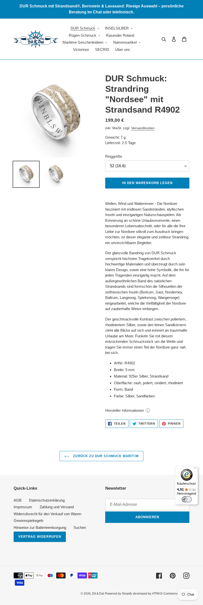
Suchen (80, 527)
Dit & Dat (98, 593)
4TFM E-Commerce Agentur (170, 593)
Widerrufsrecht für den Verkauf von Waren (47, 514)
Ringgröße (113, 156)
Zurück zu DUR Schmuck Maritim (105, 456)
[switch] (187, 499)
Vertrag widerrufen (39, 537)
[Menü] (195, 469)
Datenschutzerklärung (47, 500)
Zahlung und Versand (57, 507)
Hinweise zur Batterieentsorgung (40, 527)
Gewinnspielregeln (28, 520)
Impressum (23, 507)
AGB (18, 500)
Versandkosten (142, 128)
